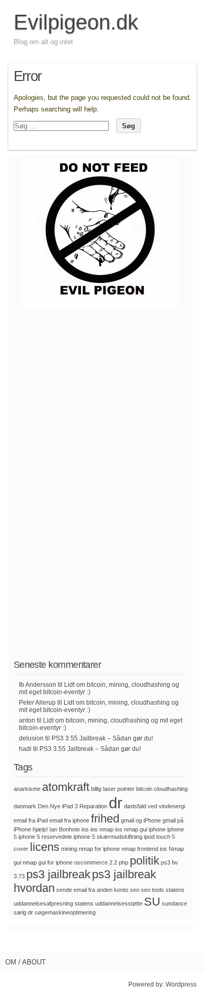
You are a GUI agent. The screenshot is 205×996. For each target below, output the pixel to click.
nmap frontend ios (144, 849)
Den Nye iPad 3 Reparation (72, 806)
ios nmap (102, 829)
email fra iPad (31, 820)
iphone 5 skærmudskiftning (108, 837)
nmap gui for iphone (48, 862)
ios (85, 829)
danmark (25, 806)
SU (152, 901)
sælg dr (23, 912)
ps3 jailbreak (58, 874)
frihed (105, 818)
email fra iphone (69, 820)
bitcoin (144, 789)
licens (44, 846)
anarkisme (27, 789)
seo (134, 890)
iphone (157, 829)
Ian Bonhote (64, 829)
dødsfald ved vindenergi (154, 806)
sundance (174, 903)
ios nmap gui (131, 829)
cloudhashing (171, 789)
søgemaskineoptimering (65, 912)
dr (115, 802)
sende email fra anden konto (92, 890)
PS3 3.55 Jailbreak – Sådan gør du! (102, 738)
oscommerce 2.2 (95, 862)
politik (144, 860)
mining (69, 849)
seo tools (152, 890)
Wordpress (181, 984)
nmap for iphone (99, 849)
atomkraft (65, 787)
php (123, 862)
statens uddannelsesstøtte (108, 903)
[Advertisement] (100, 492)
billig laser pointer (113, 789)
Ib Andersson (37, 684)
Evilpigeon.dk (76, 22)
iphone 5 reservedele (45, 837)
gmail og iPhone (141, 820)
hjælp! (40, 829)
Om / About (25, 962)
